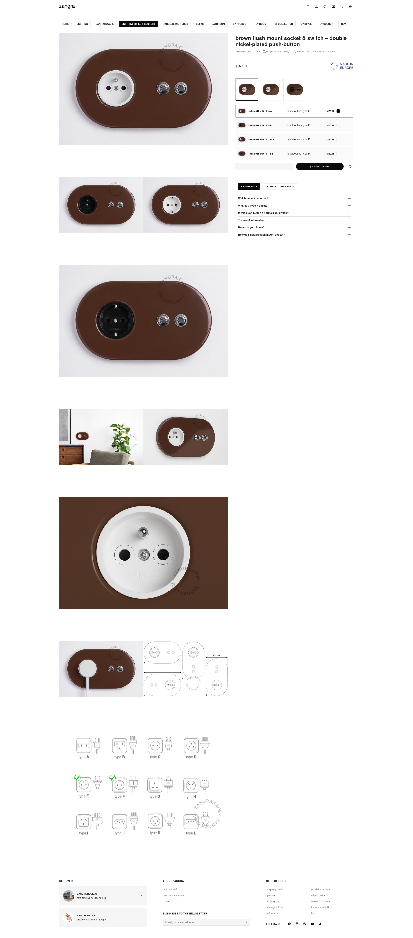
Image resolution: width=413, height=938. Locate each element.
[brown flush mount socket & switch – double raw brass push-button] (271, 89)
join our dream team (174, 895)
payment (271, 895)
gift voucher (273, 913)
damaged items (275, 907)
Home (65, 23)
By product (240, 23)
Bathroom (218, 23)
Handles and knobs (175, 23)
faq (312, 913)
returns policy (318, 895)
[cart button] (342, 6)
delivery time (273, 901)
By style (306, 23)
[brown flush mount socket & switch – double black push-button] (294, 89)
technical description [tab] (279, 186)
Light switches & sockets (138, 23)
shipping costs (274, 889)
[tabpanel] (294, 216)
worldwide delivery (320, 889)
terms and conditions (321, 907)
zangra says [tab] (249, 186)
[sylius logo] (67, 6)
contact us (169, 901)
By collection (283, 23)
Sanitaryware (105, 23)
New (343, 23)
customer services (320, 901)
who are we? (170, 889)
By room (261, 23)
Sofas (200, 23)
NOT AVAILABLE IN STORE (321, 51)
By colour (326, 23)
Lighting (82, 23)
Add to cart (321, 166)
